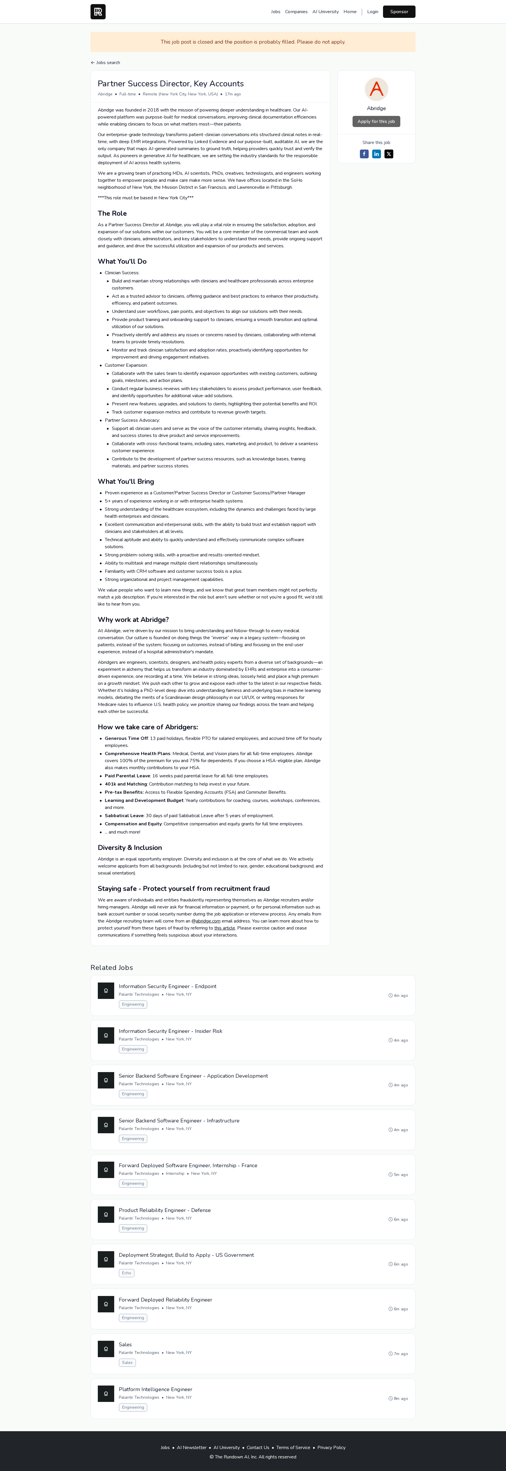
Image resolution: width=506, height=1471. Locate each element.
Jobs (276, 11)
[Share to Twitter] (388, 154)
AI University (325, 11)
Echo (126, 1273)
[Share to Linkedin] (376, 154)
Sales (127, 1362)
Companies (296, 11)
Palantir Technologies (139, 994)
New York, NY (179, 994)
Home (350, 11)
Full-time (127, 94)
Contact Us (258, 1447)
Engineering (133, 1004)
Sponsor (399, 11)
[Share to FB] (364, 154)
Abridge (105, 94)
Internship (175, 1173)
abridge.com (208, 921)
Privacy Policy (331, 1447)
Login (372, 11)
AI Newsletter (191, 1447)
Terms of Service (293, 1447)
